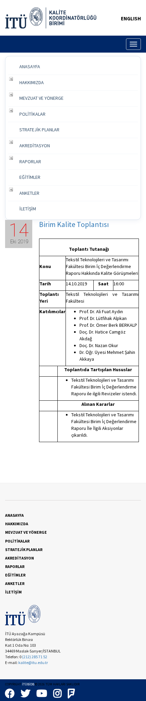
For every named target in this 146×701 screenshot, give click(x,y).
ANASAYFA (29, 66)
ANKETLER (29, 193)
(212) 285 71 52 (34, 656)
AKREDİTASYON (34, 146)
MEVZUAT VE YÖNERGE (41, 98)
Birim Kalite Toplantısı (74, 224)
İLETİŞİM (27, 209)
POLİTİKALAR (32, 114)
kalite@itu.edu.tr (33, 662)
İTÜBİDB (28, 684)
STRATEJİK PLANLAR (39, 130)
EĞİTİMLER (29, 177)
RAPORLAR (30, 161)
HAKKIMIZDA (31, 82)
